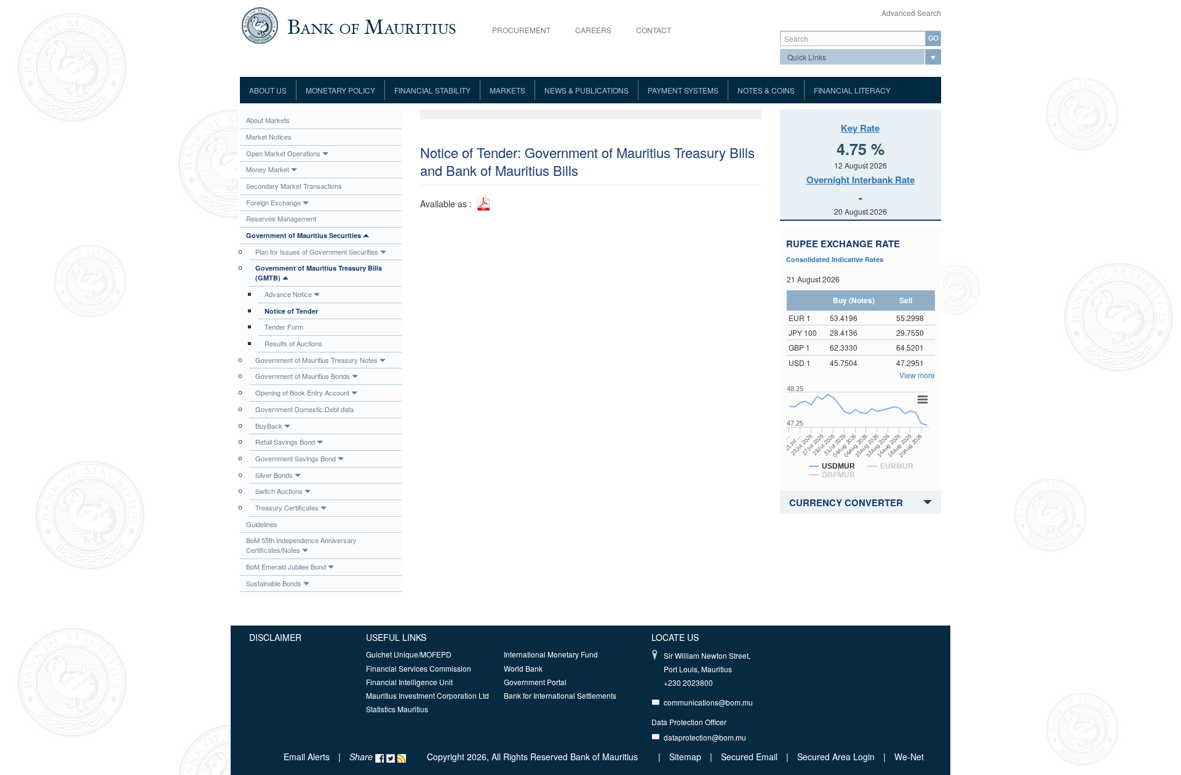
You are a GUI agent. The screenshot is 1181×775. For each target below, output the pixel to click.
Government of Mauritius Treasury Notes (316, 360)
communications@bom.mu (708, 702)
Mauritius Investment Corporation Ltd (427, 695)
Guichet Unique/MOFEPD (408, 654)
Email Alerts (307, 756)
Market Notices (269, 136)
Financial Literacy (852, 90)
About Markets (268, 120)
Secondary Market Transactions (294, 186)
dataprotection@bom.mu (705, 737)
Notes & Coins (766, 90)
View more (917, 375)
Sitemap (686, 756)
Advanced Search (911, 12)
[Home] (348, 24)
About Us (268, 90)
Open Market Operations (283, 153)
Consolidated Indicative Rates (834, 259)
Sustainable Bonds (273, 583)
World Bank (523, 668)
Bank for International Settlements (560, 695)
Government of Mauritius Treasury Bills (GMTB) (318, 272)
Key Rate (860, 128)
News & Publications (586, 90)
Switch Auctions (279, 491)
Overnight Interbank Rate (860, 179)
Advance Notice (288, 294)
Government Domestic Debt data (304, 409)
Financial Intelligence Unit (409, 682)
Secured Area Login (836, 756)
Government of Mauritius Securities (303, 235)
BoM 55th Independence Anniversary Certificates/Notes (301, 545)
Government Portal (535, 682)
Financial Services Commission (418, 668)
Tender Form (283, 327)
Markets (507, 90)
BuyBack (268, 426)
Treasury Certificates (287, 507)
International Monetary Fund (551, 654)
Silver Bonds (274, 475)
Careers (593, 30)
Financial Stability (432, 90)
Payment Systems (683, 90)
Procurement (521, 30)
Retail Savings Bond (285, 442)
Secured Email (749, 756)
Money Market (267, 169)
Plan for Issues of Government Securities (316, 251)
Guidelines (261, 524)
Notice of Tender (291, 311)
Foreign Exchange (273, 202)
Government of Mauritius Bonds (302, 376)
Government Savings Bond (295, 458)
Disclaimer (275, 637)
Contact (653, 30)
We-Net (909, 756)
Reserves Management (281, 218)
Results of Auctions (293, 343)
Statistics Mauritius (397, 709)
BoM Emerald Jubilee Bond (286, 566)
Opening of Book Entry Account (302, 392)
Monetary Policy (340, 90)
